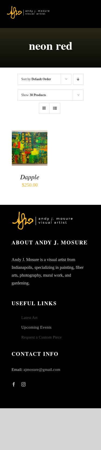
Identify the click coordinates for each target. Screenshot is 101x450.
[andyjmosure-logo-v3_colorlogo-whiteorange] (28, 7)
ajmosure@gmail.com (41, 369)
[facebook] (14, 384)
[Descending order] (78, 79)
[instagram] (23, 384)
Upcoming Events (36, 327)
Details (22, 154)
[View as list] (55, 108)
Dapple (29, 176)
